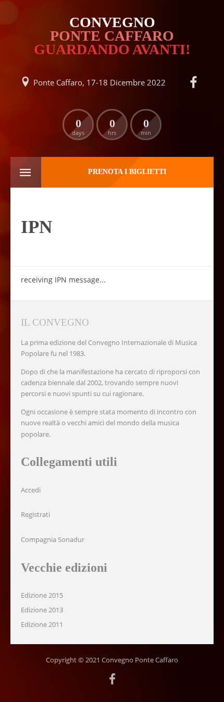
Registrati (35, 514)
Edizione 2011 (42, 624)
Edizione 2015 (42, 595)
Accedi (31, 490)
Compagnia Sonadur (52, 539)
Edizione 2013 (42, 609)
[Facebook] (193, 82)
